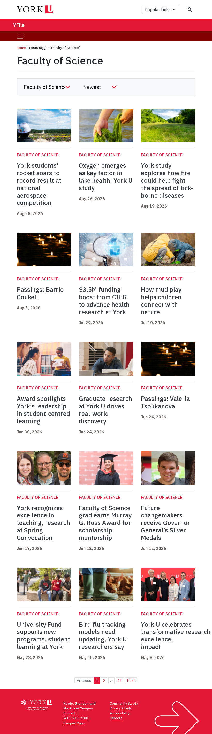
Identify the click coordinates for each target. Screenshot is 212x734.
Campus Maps (74, 723)
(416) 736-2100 (75, 718)
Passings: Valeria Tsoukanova (165, 402)
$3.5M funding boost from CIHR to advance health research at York (104, 300)
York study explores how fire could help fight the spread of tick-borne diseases (167, 180)
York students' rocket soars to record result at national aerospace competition (39, 184)
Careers (116, 718)
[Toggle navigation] (20, 36)
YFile (19, 24)
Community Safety (124, 703)
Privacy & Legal (121, 708)
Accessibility (119, 713)
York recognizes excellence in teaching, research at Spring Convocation (43, 523)
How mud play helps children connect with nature (161, 300)
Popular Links (158, 9)
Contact (69, 713)
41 (119, 680)
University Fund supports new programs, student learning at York (43, 635)
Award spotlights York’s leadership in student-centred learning (43, 409)
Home (21, 47)
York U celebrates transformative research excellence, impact (175, 635)
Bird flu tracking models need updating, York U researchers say (103, 635)
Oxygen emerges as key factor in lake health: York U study (106, 176)
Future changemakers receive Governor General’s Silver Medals (165, 523)
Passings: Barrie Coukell (40, 293)
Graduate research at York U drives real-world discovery (105, 409)
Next (131, 680)
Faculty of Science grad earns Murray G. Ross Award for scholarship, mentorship (105, 523)
